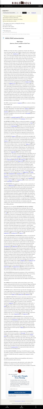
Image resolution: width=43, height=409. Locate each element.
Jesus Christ (9, 181)
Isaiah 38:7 (27, 294)
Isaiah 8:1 (6, 111)
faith (5, 306)
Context (24, 12)
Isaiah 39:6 (13, 151)
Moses (22, 327)
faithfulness (6, 176)
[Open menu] (2, 6)
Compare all (33, 12)
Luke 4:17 (10, 179)
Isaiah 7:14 (14, 294)
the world (28, 113)
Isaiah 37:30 (20, 294)
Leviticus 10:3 (14, 233)
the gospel (23, 333)
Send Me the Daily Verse (19, 392)
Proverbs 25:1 (15, 319)
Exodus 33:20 (28, 81)
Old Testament (14, 126)
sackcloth (13, 117)
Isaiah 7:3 (27, 108)
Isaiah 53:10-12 (16, 266)
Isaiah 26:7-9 (6, 233)
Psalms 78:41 (25, 172)
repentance (23, 118)
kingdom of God (14, 347)
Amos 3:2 (21, 233)
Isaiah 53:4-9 (6, 266)
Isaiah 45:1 (16, 159)
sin (6, 212)
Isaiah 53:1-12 (32, 260)
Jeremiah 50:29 (12, 173)
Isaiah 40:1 (31, 178)
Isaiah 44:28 (9, 159)
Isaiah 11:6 (25, 314)
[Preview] (31, 113)
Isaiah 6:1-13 (16, 53)
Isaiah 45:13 (23, 159)
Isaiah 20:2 (18, 117)
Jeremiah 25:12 (7, 246)
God (31, 123)
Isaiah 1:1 (14, 136)
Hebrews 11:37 (12, 83)
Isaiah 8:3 (20, 103)
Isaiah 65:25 (16, 314)
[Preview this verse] (20, 53)
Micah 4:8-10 (11, 185)
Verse (21, 12)
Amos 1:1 (28, 144)
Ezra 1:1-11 (20, 161)
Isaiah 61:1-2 (20, 179)
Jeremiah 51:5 (19, 173)
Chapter (28, 12)
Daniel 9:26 (15, 246)
